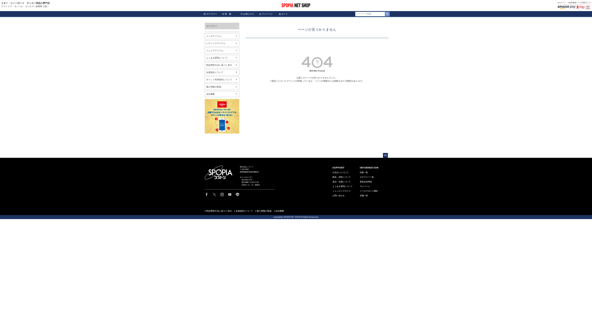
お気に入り (248, 14)
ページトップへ (385, 155)
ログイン (562, 3)
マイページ (267, 14)
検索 (387, 14)
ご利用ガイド (585, 3)
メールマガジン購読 (369, 191)
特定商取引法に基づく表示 (219, 65)
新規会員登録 (366, 182)
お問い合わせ (339, 196)
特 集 (228, 14)
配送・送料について (342, 177)
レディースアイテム (216, 43)
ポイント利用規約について (219, 79)
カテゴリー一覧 (367, 177)
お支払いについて (341, 172)
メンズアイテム (213, 36)
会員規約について (214, 72)
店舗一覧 (364, 196)
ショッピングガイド (342, 191)
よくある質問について (217, 58)
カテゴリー (211, 14)
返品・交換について (342, 182)
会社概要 (210, 94)
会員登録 (572, 3)
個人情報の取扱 (213, 87)
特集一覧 (364, 172)
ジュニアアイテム (214, 50)
